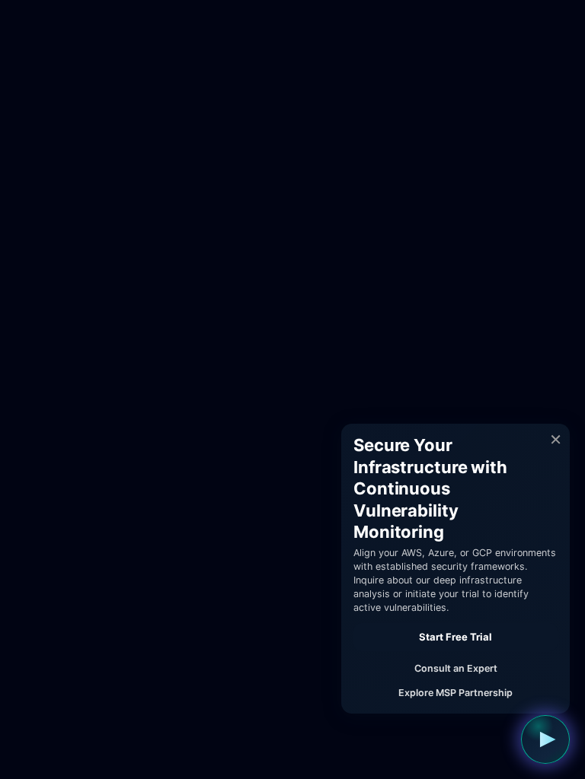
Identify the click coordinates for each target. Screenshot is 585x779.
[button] (545, 739)
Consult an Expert (455, 668)
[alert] (455, 569)
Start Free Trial (455, 637)
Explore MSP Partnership (455, 692)
